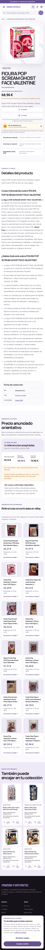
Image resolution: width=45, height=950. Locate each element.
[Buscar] (40, 13)
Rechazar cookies (22, 938)
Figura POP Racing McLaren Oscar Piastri (31, 852)
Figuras (3, 912)
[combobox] (21, 13)
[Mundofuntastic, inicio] (13, 7)
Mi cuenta (27, 906)
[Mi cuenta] (37, 7)
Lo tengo (24, 115)
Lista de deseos (28, 909)
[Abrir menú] (3, 7)
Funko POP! (19, 400)
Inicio (3, 19)
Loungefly (4, 909)
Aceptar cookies (22, 944)
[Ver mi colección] (41, 7)
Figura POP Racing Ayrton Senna (9, 852)
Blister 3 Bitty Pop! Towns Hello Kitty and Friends (11, 808)
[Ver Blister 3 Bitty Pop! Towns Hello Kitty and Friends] (12, 793)
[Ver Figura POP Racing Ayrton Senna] (12, 837)
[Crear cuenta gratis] (33, 7)
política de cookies (20, 932)
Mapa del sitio (28, 912)
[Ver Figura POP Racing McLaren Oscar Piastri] (33, 837)
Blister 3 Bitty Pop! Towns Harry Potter (30, 808)
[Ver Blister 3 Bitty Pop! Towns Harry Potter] (33, 793)
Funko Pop (4, 906)
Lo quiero (24, 109)
